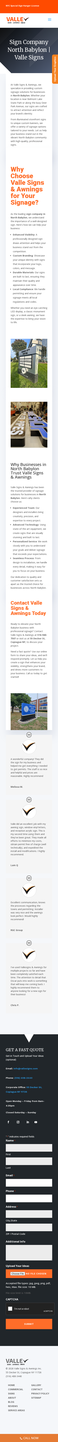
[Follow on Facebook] (8, 1122)
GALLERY (36, 1385)
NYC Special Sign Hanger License (22, 6)
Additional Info (15, 1241)
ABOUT (12, 1397)
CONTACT (37, 1389)
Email (10, 1175)
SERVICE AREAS (16, 1410)
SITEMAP (36, 1397)
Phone (10, 1191)
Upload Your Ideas (17, 1266)
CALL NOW (31, 1438)
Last (8, 1167)
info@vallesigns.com (26, 1068)
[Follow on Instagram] (18, 1122)
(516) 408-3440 (23, 1078)
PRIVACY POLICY (40, 1393)
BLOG (11, 1401)
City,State (11, 1220)
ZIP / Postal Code (15, 1233)
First (8, 1154)
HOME (11, 1385)
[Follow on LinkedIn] (27, 1122)
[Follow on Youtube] (35, 1122)
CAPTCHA (12, 1299)
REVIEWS (13, 1406)
